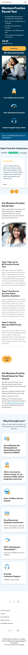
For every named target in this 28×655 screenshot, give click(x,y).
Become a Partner (5, 620)
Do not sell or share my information (14, 644)
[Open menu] (25, 2)
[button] (11, 191)
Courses (3, 613)
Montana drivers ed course (15, 403)
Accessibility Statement (7, 623)
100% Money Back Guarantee (14, 52)
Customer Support (5, 610)
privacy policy (20, 641)
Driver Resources (5, 617)
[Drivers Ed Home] (6, 2)
